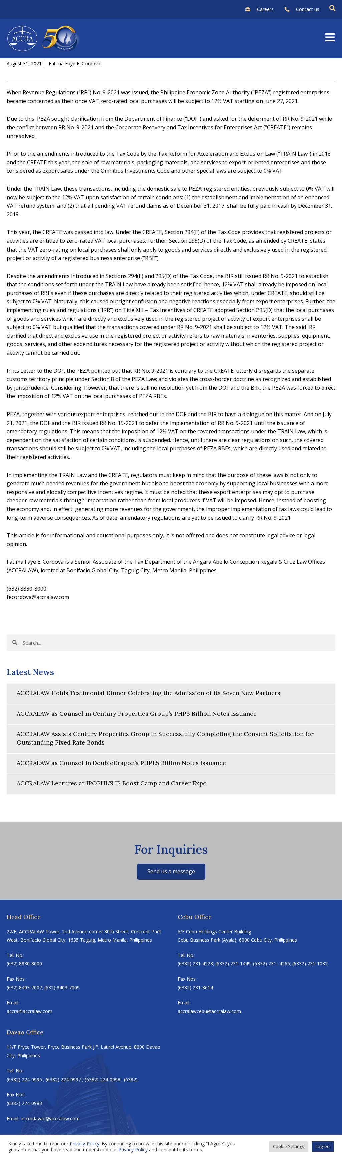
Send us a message (171, 871)
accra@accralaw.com (29, 1011)
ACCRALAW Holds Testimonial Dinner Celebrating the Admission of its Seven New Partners (148, 693)
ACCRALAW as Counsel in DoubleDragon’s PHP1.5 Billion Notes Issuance (121, 763)
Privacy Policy (84, 1143)
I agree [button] (323, 1146)
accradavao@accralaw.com (50, 1118)
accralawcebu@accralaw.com (209, 1011)
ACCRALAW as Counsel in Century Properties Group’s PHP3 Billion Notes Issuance (137, 713)
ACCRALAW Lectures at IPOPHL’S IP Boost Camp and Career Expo (112, 783)
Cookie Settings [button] (288, 1146)
